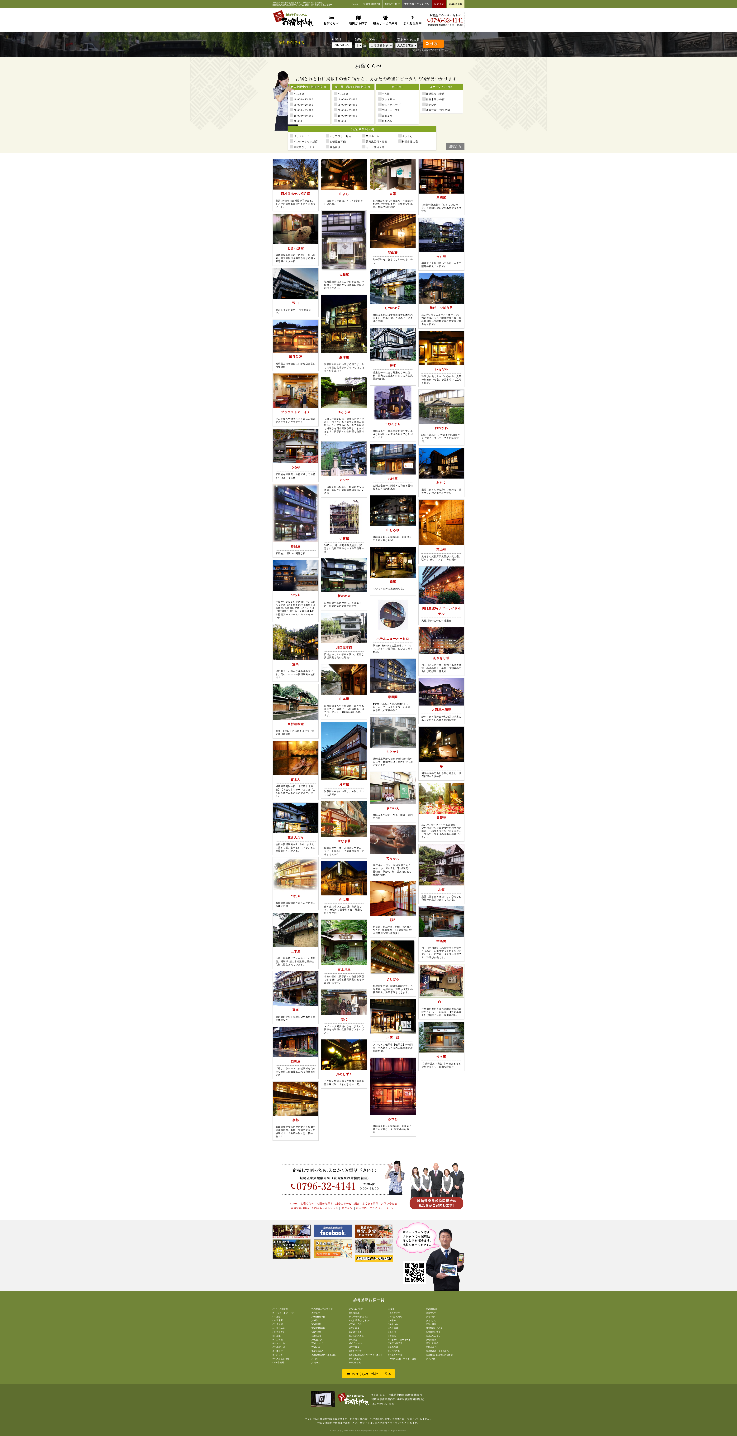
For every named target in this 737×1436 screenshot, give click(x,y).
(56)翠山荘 (316, 1336)
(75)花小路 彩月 (395, 1343)
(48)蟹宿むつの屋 (434, 1328)
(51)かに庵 (316, 1332)
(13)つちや (431, 1313)
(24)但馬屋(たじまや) (359, 1320)
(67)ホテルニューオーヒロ (400, 1339)
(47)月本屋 (393, 1328)
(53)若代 (392, 1332)
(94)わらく (278, 1355)
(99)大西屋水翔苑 (281, 1358)
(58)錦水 (392, 1336)
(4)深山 (391, 1309)
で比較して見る (371, 1374)
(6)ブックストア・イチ (283, 1313)
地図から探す (358, 23)
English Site (455, 3)
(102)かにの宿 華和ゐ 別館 (402, 1358)
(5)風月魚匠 (431, 1309)
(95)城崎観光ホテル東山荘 (323, 1355)
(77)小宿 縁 (279, 1347)
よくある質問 (412, 23)
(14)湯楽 (277, 1316)
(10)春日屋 (354, 1313)
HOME (354, 3)
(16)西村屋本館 (318, 1316)
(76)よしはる (432, 1343)
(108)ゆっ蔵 (355, 1362)
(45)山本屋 (354, 1328)
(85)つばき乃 (317, 1351)
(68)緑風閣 (431, 1339)
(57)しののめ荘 (356, 1336)
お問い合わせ (392, 3)
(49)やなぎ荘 (279, 1332)
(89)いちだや (355, 1351)
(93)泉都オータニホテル (437, 1351)
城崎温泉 (276, 3)
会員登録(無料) (371, 3)
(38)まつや (393, 1324)
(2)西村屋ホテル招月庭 (322, 1309)
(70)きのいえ (317, 1343)
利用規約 (361, 1208)
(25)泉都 (392, 1320)
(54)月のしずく (433, 1332)
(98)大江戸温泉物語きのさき (439, 1355)
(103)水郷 (430, 1358)
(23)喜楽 (315, 1320)
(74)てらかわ (355, 1343)
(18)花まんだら (395, 1316)
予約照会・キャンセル (416, 3)
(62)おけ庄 (278, 1339)
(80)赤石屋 (393, 1347)
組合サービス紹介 (385, 23)
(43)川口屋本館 (318, 1328)
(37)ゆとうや (355, 1324)
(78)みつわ (316, 1347)
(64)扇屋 (353, 1339)
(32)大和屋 (278, 1324)
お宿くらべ (331, 23)
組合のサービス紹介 (347, 1203)
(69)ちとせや (279, 1343)
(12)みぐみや (394, 1313)
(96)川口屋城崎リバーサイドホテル (366, 1355)
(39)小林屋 (431, 1324)
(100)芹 (314, 1358)
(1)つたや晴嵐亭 (280, 1309)
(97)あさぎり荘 (395, 1355)
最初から (455, 146)
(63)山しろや (317, 1339)
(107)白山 (315, 1362)
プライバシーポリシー (382, 1208)
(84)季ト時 (278, 1351)
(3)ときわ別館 (356, 1309)
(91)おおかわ (394, 1351)
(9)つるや (315, 1313)
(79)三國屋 (354, 1347)
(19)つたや (431, 1316)
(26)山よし (431, 1320)
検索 (434, 44)
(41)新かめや (279, 1328)
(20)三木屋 (278, 1320)
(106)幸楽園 (278, 1362)
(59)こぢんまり (433, 1336)
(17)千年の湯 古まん (358, 1316)
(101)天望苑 (355, 1358)
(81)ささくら (432, 1347)
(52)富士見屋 (355, 1332)
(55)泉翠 (277, 1336)
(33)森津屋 (316, 1324)
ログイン (439, 3)
